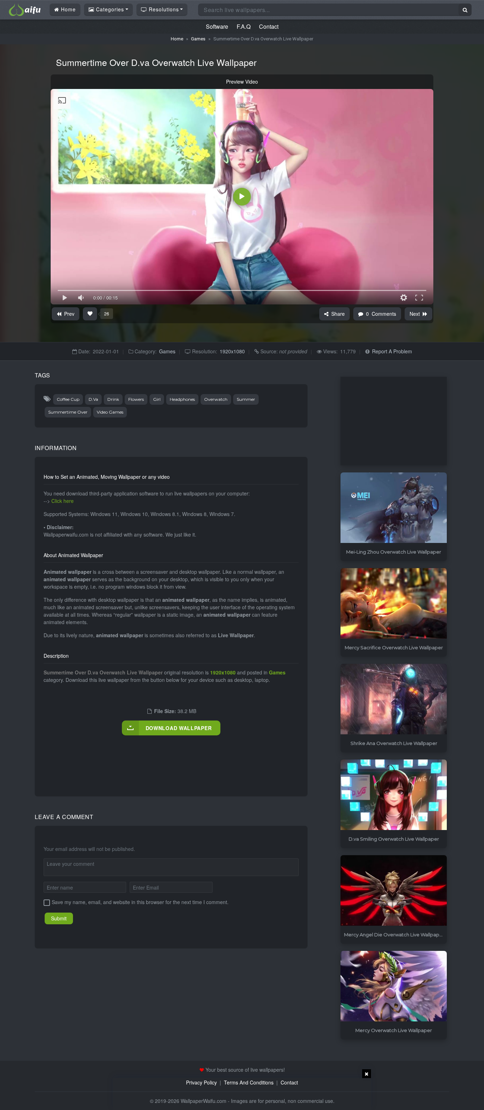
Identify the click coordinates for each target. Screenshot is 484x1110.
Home (67, 9)
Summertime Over (68, 412)
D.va (93, 399)
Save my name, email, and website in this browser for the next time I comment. (140, 902)
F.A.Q (244, 26)
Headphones (182, 399)
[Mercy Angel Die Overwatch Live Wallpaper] (394, 890)
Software (217, 26)
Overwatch (215, 399)
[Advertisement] (173, 758)
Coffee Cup (68, 399)
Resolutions (163, 9)
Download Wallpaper (179, 727)
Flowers (136, 399)
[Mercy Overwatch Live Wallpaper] (394, 986)
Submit (59, 918)
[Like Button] (90, 313)
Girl (157, 399)
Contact (268, 26)
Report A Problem (392, 351)
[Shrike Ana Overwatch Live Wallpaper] (394, 699)
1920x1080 (232, 351)
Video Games (110, 412)
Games (198, 38)
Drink (113, 399)
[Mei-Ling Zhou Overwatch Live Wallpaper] (394, 508)
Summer (246, 399)
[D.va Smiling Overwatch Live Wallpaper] (394, 795)
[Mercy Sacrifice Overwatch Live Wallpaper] (394, 603)
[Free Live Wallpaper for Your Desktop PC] (25, 8)
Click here (62, 500)
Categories (109, 9)
